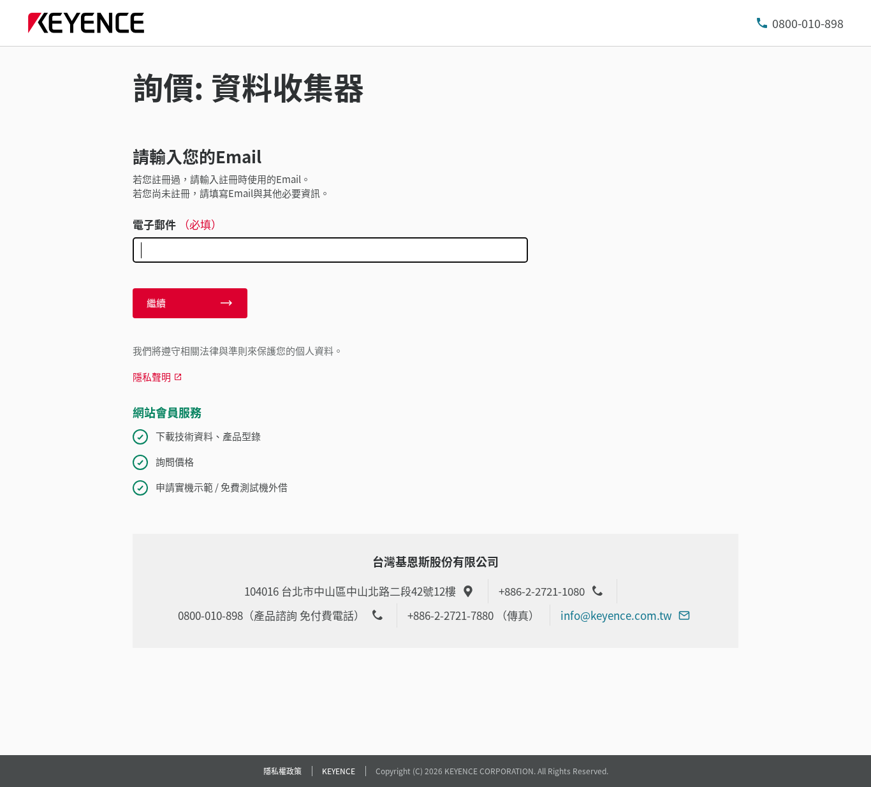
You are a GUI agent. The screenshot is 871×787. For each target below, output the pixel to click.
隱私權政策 (282, 770)
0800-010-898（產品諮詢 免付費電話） (271, 615)
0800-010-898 (808, 23)
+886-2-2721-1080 (542, 591)
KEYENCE (338, 770)
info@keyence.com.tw (616, 615)
